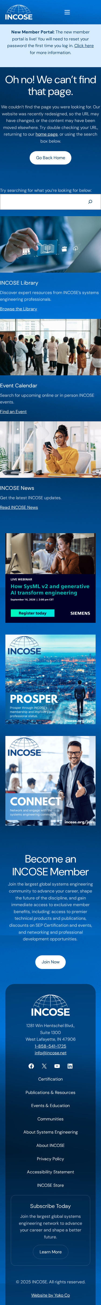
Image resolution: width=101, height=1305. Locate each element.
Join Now (51, 962)
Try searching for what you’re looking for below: (46, 190)
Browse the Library (18, 309)
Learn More (51, 1252)
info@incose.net (51, 1053)
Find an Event (13, 411)
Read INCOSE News (19, 507)
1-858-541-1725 (50, 1046)
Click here (84, 45)
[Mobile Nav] (67, 12)
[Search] (90, 201)
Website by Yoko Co (50, 1295)
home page (47, 134)
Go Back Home (50, 158)
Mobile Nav (67, 12)
